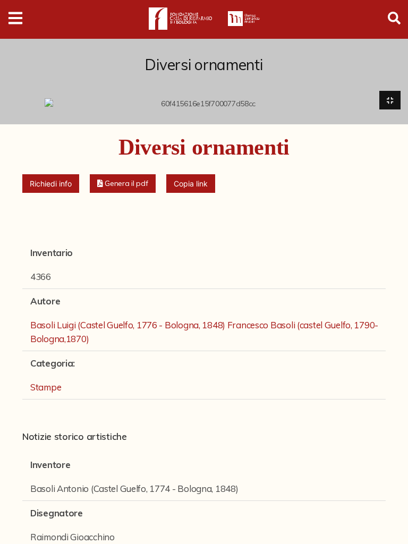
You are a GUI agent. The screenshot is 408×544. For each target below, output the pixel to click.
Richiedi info (51, 183)
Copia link (191, 183)
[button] (123, 183)
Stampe (45, 387)
